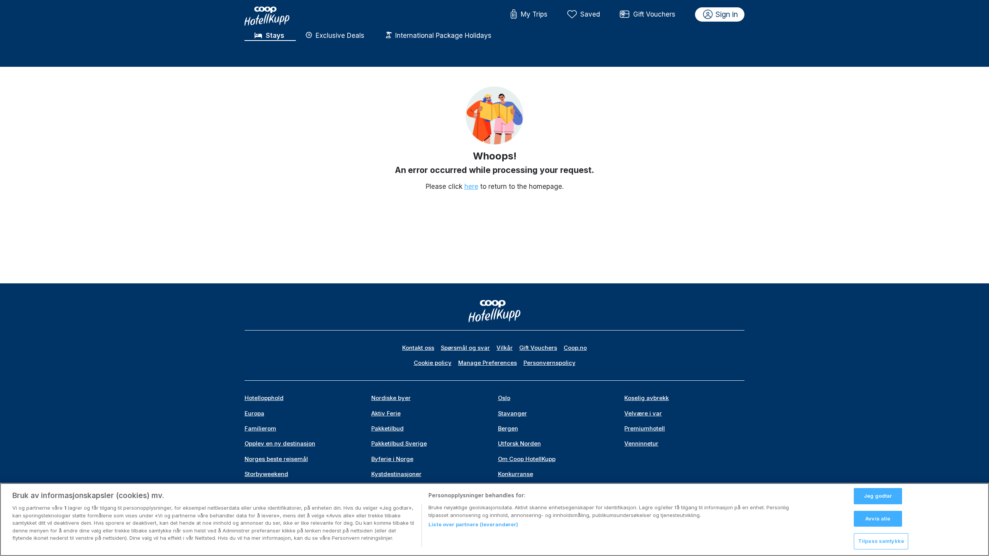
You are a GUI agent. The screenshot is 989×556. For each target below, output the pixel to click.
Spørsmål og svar (465, 347)
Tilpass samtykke (881, 541)
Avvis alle (877, 518)
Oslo (504, 398)
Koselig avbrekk (646, 398)
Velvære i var (643, 413)
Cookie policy (433, 362)
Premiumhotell (644, 428)
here (471, 186)
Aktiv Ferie (386, 413)
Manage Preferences (487, 362)
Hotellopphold (264, 398)
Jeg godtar (878, 496)
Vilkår (504, 347)
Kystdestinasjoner (396, 474)
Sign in (726, 14)
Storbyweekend (266, 474)
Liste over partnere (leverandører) (473, 524)
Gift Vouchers (654, 14)
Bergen (508, 428)
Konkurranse (515, 474)
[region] (494, 519)
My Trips (534, 14)
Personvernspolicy (549, 362)
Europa (254, 413)
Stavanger (512, 413)
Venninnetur (641, 443)
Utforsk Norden (519, 443)
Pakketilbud (387, 428)
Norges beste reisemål (276, 459)
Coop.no (575, 347)
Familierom (260, 428)
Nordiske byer (391, 398)
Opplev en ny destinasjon (280, 443)
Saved (590, 14)
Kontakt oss (418, 347)
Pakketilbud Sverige (399, 443)
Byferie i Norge (392, 459)
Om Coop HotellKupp (527, 459)
